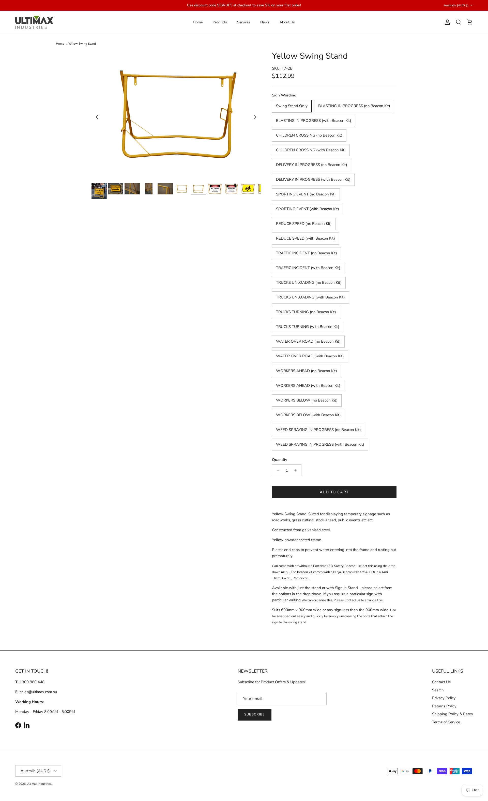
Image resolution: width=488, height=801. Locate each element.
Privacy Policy (444, 697)
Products (220, 22)
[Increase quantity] (296, 470)
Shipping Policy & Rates (452, 713)
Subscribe (254, 714)
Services (243, 22)
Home (198, 22)
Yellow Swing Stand (82, 44)
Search (438, 690)
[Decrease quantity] (276, 470)
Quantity (279, 459)
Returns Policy (444, 706)
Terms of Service (446, 722)
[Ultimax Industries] (34, 22)
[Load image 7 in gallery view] (176, 114)
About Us (287, 22)
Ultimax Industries (38, 784)
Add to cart (334, 492)
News (264, 22)
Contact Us (441, 682)
